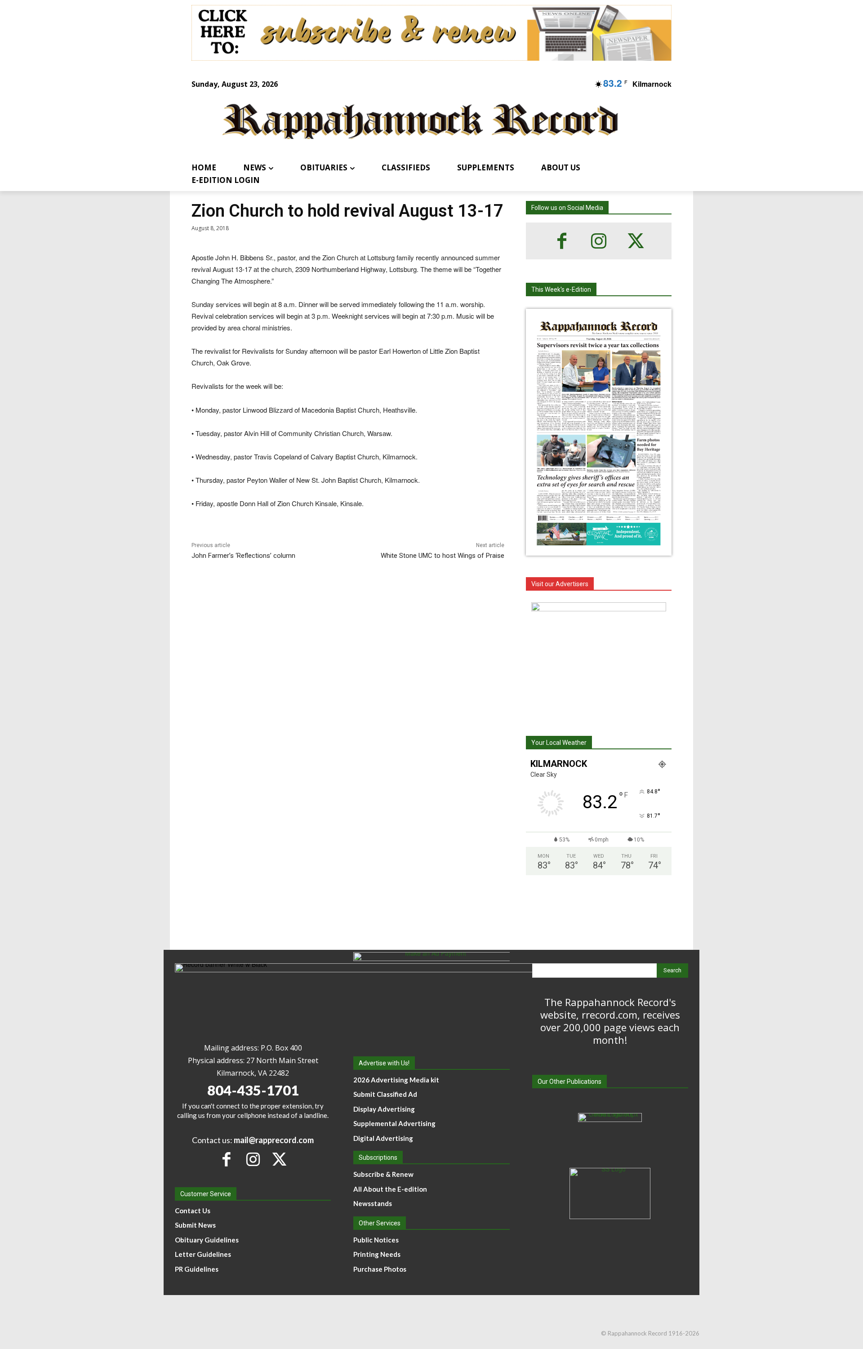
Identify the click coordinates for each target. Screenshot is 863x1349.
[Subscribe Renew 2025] (431, 33)
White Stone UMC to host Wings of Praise (442, 556)
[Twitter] (635, 241)
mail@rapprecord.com (274, 1140)
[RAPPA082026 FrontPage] (598, 548)
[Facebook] (562, 241)
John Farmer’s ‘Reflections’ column (243, 556)
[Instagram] (599, 241)
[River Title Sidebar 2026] (599, 658)
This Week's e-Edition (561, 289)
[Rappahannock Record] (420, 122)
